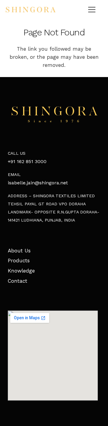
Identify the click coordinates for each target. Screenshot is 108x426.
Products (19, 261)
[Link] (30, 9)
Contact (17, 281)
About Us (19, 251)
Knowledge (21, 271)
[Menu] (92, 9)
